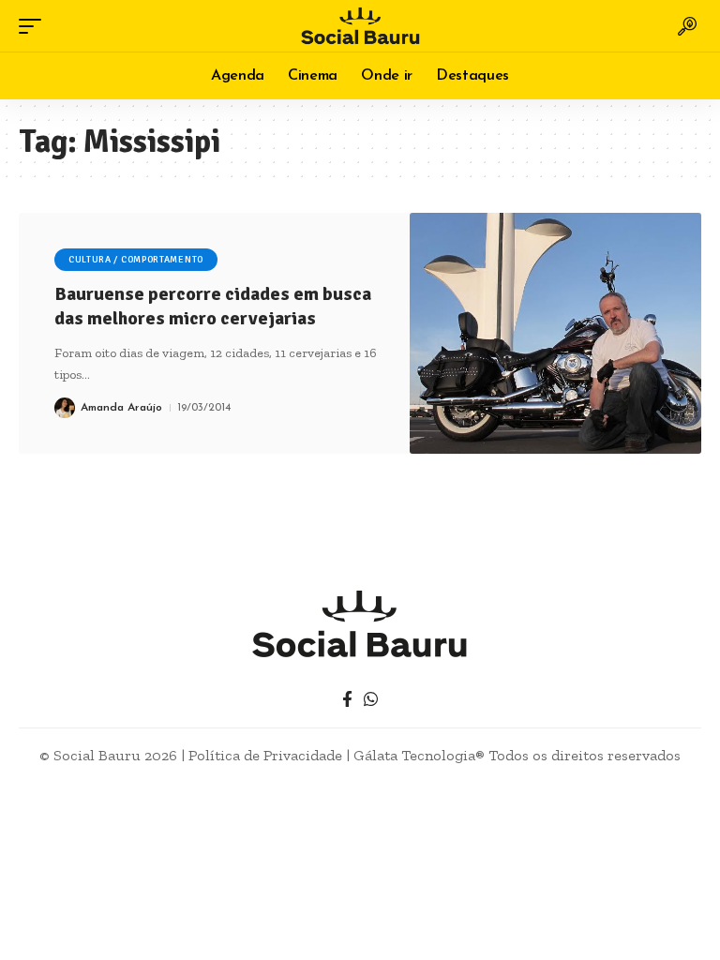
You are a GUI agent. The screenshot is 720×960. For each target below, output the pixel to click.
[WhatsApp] (370, 699)
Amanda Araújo (121, 407)
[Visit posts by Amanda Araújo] (64, 408)
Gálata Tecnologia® (419, 755)
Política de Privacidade (265, 755)
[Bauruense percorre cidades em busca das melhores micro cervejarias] (555, 333)
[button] (35, 26)
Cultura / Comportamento (135, 259)
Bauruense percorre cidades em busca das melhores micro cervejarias (212, 306)
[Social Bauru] (360, 26)
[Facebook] (347, 699)
